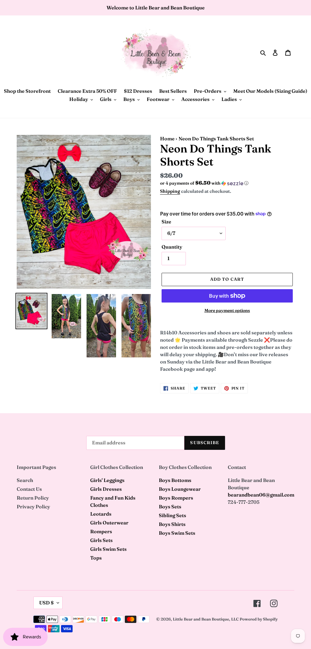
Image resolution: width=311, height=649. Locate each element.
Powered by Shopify (259, 619)
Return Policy (33, 498)
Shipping (170, 191)
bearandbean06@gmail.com (261, 495)
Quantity (172, 247)
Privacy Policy (33, 506)
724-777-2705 (243, 502)
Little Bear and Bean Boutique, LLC (206, 619)
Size (166, 222)
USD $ (46, 603)
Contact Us (29, 489)
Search (25, 480)
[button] (204, 183)
